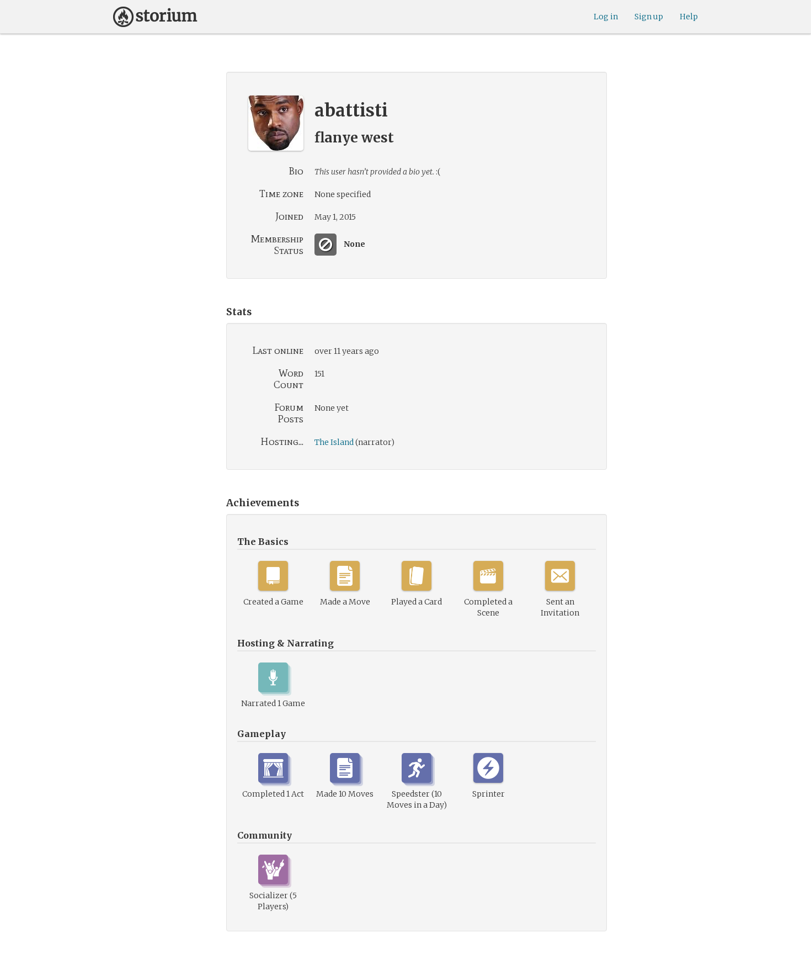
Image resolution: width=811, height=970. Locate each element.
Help (689, 17)
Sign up (648, 17)
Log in (606, 17)
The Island (334, 442)
